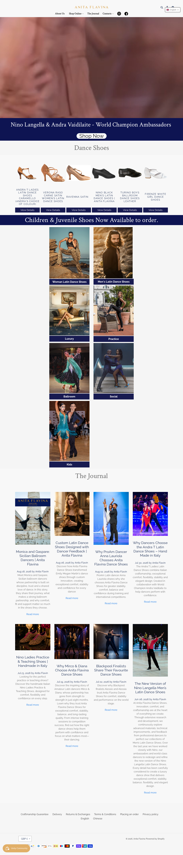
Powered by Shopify (155, 839)
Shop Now (91, 136)
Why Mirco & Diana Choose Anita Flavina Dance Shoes (72, 670)
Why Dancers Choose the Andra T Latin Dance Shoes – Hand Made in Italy (150, 549)
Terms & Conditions (105, 814)
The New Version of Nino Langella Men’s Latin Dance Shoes (150, 688)
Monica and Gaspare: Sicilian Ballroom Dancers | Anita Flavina (33, 558)
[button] (172, 9)
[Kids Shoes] (69, 431)
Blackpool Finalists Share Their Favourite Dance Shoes (111, 670)
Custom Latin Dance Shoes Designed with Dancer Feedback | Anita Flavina (72, 549)
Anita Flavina (139, 839)
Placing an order (129, 814)
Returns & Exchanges (78, 814)
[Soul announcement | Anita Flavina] (114, 310)
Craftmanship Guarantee (34, 814)
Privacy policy (150, 814)
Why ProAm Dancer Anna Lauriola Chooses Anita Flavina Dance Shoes (111, 558)
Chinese (97, 818)
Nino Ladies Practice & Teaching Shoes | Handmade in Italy (32, 661)
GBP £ (24, 838)
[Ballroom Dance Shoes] (69, 368)
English (85, 818)
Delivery (57, 814)
